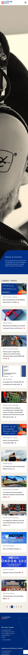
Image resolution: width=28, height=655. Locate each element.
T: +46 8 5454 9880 (6, 639)
